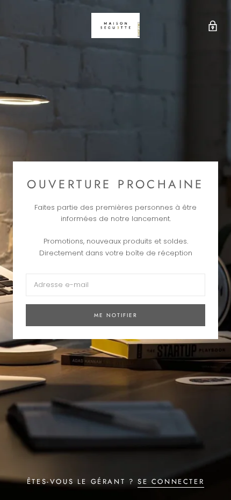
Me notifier (116, 315)
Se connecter (171, 481)
